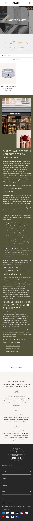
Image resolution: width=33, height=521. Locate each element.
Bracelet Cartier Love (12, 348)
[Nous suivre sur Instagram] (2, 498)
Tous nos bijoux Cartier (13, 345)
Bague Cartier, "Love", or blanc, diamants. (8, 87)
